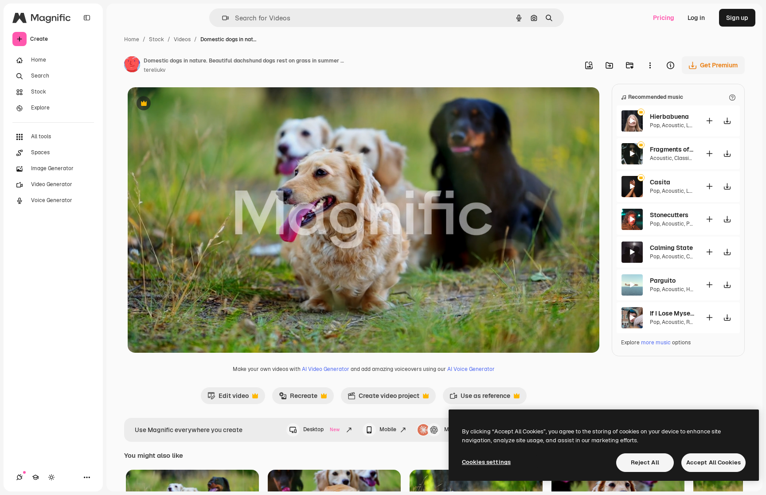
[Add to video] (709, 121)
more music (656, 342)
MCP (450, 429)
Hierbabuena (669, 117)
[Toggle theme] (51, 477)
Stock (156, 39)
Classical (685, 158)
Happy (694, 289)
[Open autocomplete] (222, 18)
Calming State (671, 248)
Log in (696, 18)
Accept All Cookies (713, 462)
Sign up (737, 18)
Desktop (321, 429)
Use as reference (479, 398)
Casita (660, 182)
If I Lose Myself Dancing (672, 313)
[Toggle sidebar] (87, 18)
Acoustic (673, 125)
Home (131, 39)
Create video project (383, 398)
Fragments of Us (672, 149)
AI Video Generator (325, 369)
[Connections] (19, 477)
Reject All (645, 462)
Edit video (228, 398)
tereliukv (154, 70)
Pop (655, 125)
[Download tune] (727, 121)
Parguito (663, 281)
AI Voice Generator (471, 369)
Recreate (298, 398)
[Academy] (35, 477)
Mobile (387, 429)
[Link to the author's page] (132, 65)
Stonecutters (669, 215)
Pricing (663, 18)
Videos (182, 39)
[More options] (650, 65)
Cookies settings (486, 462)
